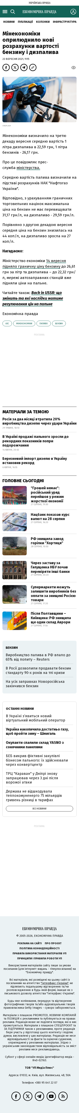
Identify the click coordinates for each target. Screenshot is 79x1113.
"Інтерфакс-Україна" (54, 983)
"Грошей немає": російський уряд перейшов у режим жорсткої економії (47, 494)
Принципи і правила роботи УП (39, 958)
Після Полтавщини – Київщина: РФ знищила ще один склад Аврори (51, 617)
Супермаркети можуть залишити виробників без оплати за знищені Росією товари (53, 593)
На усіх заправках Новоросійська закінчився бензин (35, 683)
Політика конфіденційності (39, 948)
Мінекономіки (24, 323)
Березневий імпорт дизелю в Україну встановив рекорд (34, 460)
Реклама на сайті (29, 943)
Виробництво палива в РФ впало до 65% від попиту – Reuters (38, 657)
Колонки (43, 22)
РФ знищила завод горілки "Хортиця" (47, 541)
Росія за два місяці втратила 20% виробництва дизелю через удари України (39, 421)
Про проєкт (53, 943)
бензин (59, 323)
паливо (44, 323)
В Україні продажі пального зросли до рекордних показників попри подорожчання (35, 441)
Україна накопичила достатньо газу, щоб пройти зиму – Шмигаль (37, 731)
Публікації (25, 22)
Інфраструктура (64, 22)
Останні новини (20, 709)
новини (9, 22)
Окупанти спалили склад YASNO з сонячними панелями (35, 744)
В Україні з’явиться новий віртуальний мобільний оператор (35, 718)
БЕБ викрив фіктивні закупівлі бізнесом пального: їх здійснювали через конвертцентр (37, 760)
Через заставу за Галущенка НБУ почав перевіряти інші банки (50, 567)
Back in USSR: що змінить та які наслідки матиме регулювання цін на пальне (32, 298)
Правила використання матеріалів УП (39, 953)
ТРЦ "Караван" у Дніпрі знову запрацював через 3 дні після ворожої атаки (32, 777)
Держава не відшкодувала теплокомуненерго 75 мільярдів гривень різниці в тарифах (34, 795)
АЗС (7, 323)
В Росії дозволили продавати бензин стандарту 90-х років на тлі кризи (38, 670)
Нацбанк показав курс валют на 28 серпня (50, 516)
